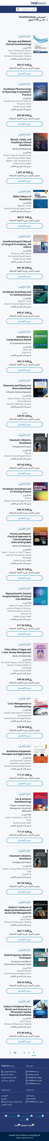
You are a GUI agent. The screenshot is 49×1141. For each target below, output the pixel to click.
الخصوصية (4, 1096)
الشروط (4, 1099)
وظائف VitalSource (35, 1077)
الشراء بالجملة (8, 1074)
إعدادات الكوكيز (6, 1105)
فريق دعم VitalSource (35, 1102)
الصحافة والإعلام (33, 1074)
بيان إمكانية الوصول (9, 1071)
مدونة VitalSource (34, 1083)
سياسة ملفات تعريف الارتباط (12, 1102)
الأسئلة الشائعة (31, 1099)
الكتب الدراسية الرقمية (8, 1077)
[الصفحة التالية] (10, 1052)
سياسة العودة (30, 1096)
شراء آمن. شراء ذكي (8, 1080)
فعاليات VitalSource (35, 1080)
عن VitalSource (33, 1071)
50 (15, 1053)
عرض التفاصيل (24, 73)
